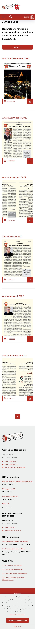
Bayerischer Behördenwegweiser (15, 573)
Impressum (17, 627)
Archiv (16, 47)
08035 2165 (10, 527)
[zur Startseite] (11, 7)
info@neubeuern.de (13, 530)
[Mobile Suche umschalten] (10, 17)
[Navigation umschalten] (3, 16)
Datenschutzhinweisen (17, 615)
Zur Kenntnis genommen (17, 620)
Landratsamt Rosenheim (13, 565)
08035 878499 (11, 464)
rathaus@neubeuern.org (15, 467)
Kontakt (17, 594)
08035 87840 (11, 461)
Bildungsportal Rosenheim (13, 569)
